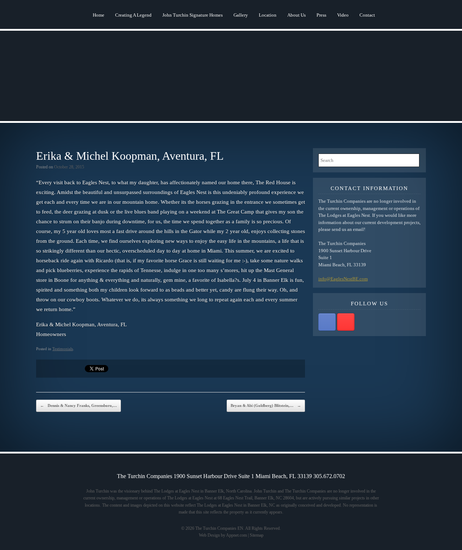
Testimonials (62, 349)
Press (321, 15)
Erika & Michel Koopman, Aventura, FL (130, 155)
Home (98, 15)
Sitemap (256, 535)
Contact (367, 15)
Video (343, 15)
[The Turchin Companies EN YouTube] (345, 322)
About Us (296, 15)
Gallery (241, 15)
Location (267, 15)
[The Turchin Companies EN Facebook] (327, 322)
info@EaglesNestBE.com (343, 279)
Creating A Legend (133, 15)
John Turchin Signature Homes (192, 15)
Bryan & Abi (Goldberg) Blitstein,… (266, 405)
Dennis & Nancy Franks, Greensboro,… (78, 405)
